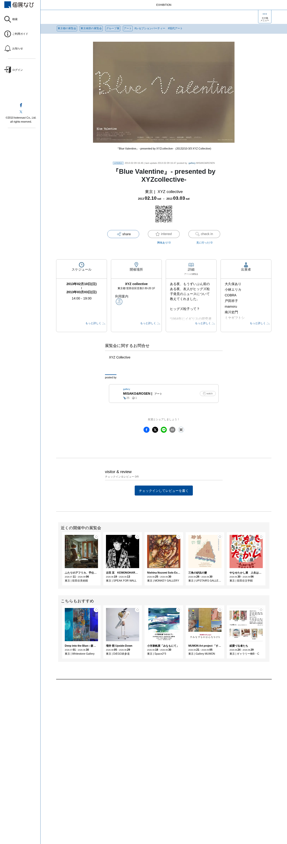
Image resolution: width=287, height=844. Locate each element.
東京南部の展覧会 (91, 28)
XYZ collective (170, 191)
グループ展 (112, 28)
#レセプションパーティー (150, 28)
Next (269, 560)
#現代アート (175, 28)
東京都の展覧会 (67, 28)
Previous (58, 560)
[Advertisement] (155, 717)
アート (128, 28)
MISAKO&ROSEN (202, 163)
